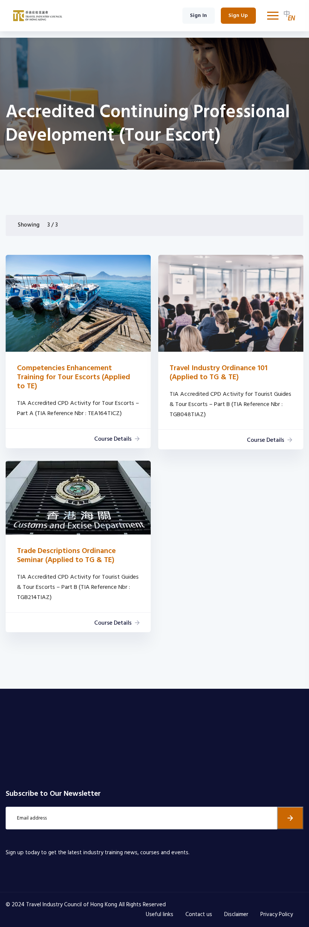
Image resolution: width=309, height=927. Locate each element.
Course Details (113, 439)
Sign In (198, 15)
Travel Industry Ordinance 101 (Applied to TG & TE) (219, 372)
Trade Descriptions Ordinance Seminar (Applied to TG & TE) (66, 555)
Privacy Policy (276, 914)
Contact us (198, 914)
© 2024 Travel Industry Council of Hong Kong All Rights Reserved (86, 904)
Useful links (159, 914)
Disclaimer (236, 914)
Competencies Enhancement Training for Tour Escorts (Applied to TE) (73, 377)
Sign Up (238, 15)
